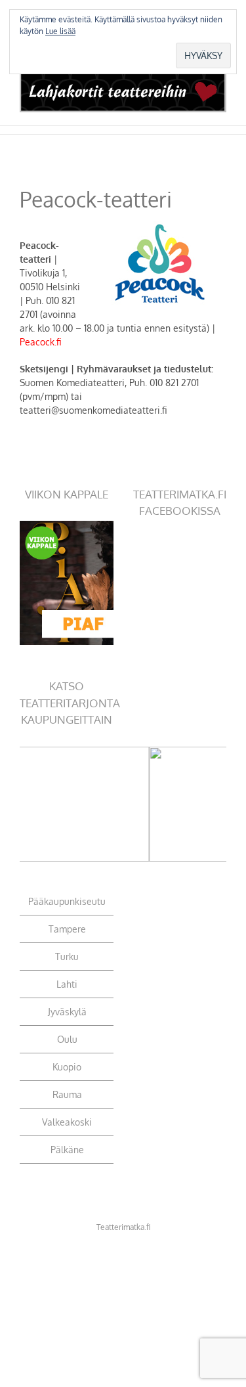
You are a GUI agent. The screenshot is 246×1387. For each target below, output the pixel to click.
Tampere (67, 929)
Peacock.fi (40, 341)
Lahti (66, 984)
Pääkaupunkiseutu (67, 901)
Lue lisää (60, 31)
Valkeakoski (67, 1122)
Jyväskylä (67, 1011)
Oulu (67, 1039)
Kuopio (66, 1066)
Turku (67, 956)
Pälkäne (67, 1149)
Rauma (67, 1094)
